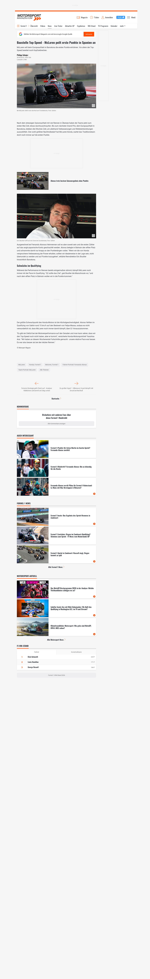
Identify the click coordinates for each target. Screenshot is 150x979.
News (50, 26)
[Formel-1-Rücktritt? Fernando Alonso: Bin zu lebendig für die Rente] (56, 468)
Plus (120, 17)
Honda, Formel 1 (35, 365)
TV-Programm (103, 26)
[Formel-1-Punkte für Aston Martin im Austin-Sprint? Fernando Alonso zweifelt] (56, 449)
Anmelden (109, 17)
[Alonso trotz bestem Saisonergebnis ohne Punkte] (56, 181)
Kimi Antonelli (33, 656)
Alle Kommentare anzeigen (56, 424)
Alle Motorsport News (55, 639)
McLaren (21, 365)
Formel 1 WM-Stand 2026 (56, 675)
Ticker (96, 17)
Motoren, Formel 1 (51, 365)
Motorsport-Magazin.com (29, 17)
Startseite (55, 398)
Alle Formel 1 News (55, 567)
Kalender (114, 26)
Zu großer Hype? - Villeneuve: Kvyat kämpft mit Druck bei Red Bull (76, 389)
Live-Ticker (58, 26)
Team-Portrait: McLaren (27, 370)
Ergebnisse (81, 26)
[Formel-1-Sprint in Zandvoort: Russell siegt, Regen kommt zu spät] (56, 554)
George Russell (33, 667)
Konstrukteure (76, 652)
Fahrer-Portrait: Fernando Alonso (75, 365)
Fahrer (36, 652)
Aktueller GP (70, 26)
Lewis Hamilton (33, 662)
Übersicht (34, 26)
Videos (42, 26)
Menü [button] (133, 17)
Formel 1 (24, 26)
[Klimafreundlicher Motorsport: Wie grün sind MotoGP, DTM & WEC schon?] (56, 627)
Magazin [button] (84, 17)
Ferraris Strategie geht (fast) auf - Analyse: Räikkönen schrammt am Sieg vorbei (36, 389)
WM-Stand (92, 26)
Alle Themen (44, 370)
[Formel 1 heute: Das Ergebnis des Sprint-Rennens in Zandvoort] (56, 517)
